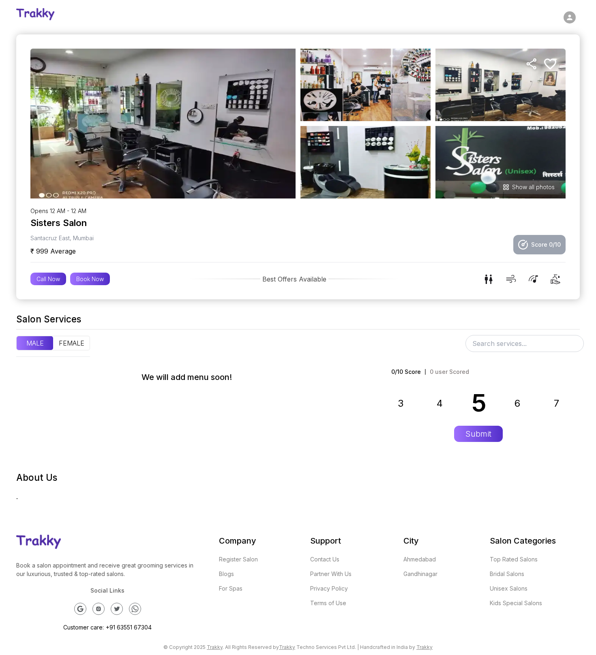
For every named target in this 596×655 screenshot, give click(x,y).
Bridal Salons (507, 573)
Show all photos (533, 186)
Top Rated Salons (514, 559)
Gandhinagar (420, 573)
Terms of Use (328, 603)
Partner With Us (331, 573)
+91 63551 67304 (129, 627)
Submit (478, 434)
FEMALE (71, 343)
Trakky (215, 647)
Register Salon (238, 559)
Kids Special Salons (516, 603)
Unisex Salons (508, 588)
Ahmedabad (419, 559)
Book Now (90, 278)
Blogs (226, 573)
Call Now (48, 278)
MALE (35, 343)
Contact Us (324, 559)
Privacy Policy (329, 588)
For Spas (230, 588)
